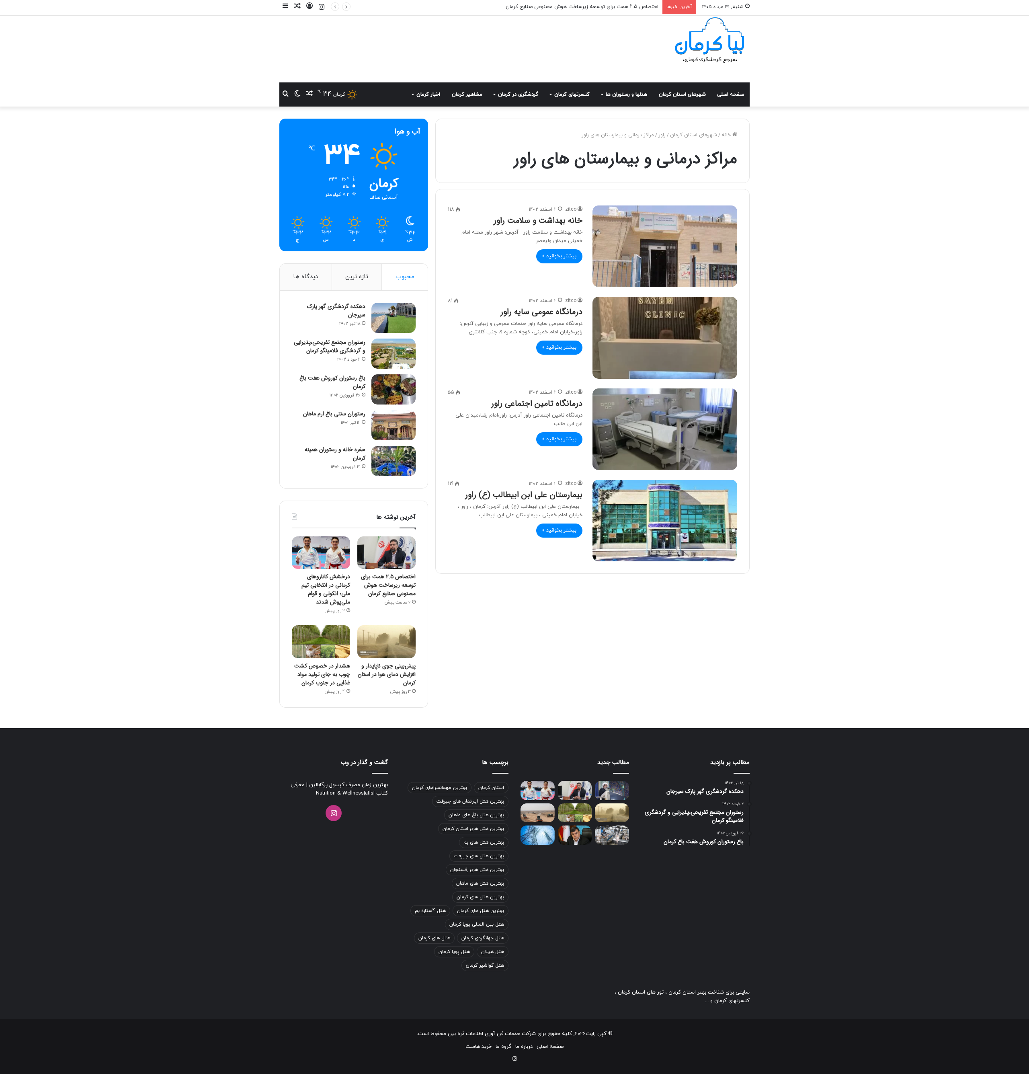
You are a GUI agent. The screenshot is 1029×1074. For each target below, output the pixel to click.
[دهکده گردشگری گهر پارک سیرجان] (393, 318)
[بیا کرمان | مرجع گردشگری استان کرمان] (709, 41)
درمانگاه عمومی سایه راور (541, 312)
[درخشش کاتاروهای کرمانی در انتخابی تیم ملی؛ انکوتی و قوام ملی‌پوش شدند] (321, 552)
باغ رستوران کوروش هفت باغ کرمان (332, 382)
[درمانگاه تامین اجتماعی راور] (664, 429)
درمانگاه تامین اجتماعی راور (536, 403)
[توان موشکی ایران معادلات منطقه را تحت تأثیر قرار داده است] (612, 790)
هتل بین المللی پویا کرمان (476, 924)
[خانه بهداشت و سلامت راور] (664, 246)
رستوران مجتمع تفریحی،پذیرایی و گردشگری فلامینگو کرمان (329, 346)
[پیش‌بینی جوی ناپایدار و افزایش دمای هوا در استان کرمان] (386, 641)
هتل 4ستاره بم (430, 911)
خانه (727, 135)
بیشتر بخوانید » (559, 256)
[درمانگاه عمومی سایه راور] (664, 337)
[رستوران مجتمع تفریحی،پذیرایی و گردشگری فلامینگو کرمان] (393, 354)
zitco (570, 209)
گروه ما (503, 1046)
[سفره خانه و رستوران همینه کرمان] (393, 461)
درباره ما (524, 1046)
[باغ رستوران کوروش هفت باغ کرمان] (393, 389)
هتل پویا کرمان (454, 952)
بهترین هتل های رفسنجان (477, 870)
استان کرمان (491, 787)
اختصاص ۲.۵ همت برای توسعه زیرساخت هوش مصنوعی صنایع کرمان (388, 585)
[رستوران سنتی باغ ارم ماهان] (393, 425)
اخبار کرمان (428, 94)
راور (662, 135)
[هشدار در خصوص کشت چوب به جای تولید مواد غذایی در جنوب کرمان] (321, 641)
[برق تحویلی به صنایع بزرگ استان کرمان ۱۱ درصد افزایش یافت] (538, 835)
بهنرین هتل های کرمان (480, 911)
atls (369, 793)
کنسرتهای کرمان (572, 94)
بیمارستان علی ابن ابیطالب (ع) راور (523, 495)
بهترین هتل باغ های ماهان (476, 815)
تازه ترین (356, 277)
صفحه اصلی (730, 94)
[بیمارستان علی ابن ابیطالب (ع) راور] (664, 520)
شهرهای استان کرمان (682, 94)
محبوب (405, 277)
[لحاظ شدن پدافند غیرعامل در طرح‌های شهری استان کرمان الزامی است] (575, 835)
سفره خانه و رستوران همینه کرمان (335, 453)
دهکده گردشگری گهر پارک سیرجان (336, 310)
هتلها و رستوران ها (626, 94)
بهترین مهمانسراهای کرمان (439, 787)
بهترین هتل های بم (483, 842)
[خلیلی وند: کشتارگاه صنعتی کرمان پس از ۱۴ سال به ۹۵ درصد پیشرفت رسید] (612, 835)
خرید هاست (478, 1046)
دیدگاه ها (305, 277)
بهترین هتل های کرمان (480, 897)
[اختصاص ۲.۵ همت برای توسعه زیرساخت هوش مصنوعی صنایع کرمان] (386, 552)
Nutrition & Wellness (340, 793)
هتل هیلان (492, 952)
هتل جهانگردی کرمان (482, 938)
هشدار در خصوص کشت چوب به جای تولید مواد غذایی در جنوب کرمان (322, 674)
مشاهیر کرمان (467, 94)
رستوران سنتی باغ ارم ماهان (334, 413)
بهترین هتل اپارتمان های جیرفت (470, 801)
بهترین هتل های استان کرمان (473, 829)
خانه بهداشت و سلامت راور (538, 220)
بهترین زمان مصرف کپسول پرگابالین (347, 785)
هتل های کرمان (434, 938)
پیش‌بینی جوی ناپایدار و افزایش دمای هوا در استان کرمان (387, 674)
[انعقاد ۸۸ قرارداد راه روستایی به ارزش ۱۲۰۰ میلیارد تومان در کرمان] (538, 813)
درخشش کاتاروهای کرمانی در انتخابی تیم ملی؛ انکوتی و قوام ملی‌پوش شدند (325, 589)
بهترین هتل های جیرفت (479, 856)
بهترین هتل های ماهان (480, 883)
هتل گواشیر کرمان (485, 965)
